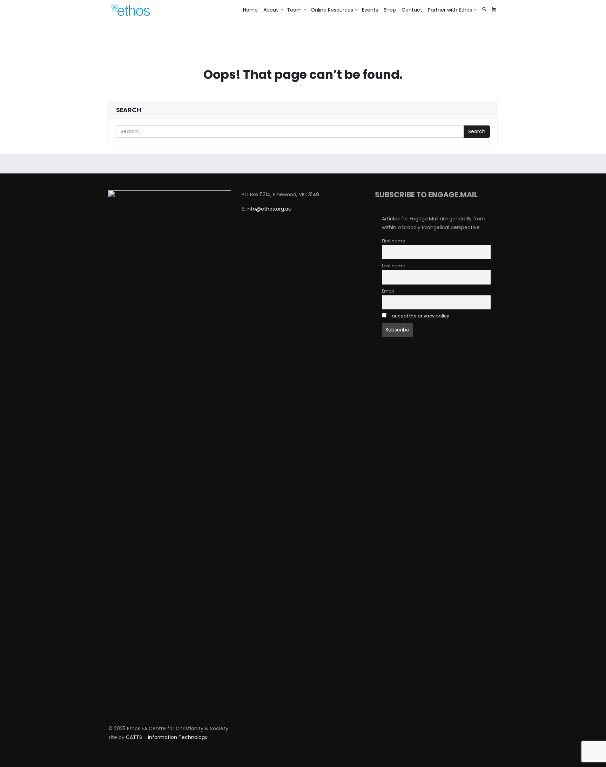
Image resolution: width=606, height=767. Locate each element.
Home (250, 9)
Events (370, 9)
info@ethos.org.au (269, 208)
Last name (393, 266)
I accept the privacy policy (419, 316)
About (270, 9)
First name (393, 241)
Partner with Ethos (450, 9)
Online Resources (332, 9)
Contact (412, 9)
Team (294, 9)
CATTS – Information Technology (167, 737)
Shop (390, 9)
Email (388, 291)
